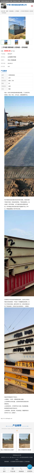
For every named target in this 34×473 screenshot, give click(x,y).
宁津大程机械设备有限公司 (24, 457)
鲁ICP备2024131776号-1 (14, 457)
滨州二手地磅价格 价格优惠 (8, 450)
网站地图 (27, 461)
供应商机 (11, 11)
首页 (7, 11)
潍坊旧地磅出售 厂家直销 (25, 450)
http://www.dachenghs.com (6, 418)
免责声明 (17, 461)
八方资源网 (12, 461)
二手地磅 (17, 11)
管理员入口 (22, 461)
